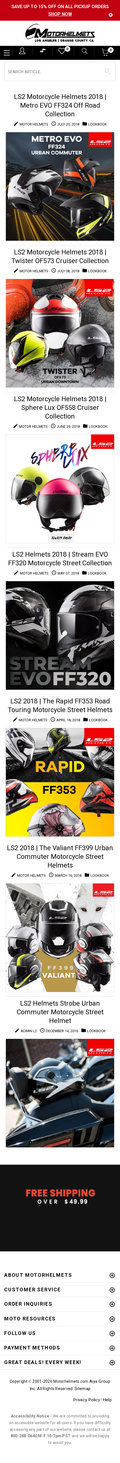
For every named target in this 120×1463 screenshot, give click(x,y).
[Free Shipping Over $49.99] (60, 1196)
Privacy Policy (86, 1399)
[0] (60, 52)
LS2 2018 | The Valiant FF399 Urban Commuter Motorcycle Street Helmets (60, 856)
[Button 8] (108, 71)
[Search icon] (82, 51)
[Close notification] (111, 15)
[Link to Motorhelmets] (60, 33)
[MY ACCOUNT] (22, 51)
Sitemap (82, 1388)
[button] (105, 54)
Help (107, 1399)
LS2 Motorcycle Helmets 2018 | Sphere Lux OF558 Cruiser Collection (60, 407)
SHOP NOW (60, 14)
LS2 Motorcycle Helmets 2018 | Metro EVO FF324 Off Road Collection (60, 105)
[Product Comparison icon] (43, 52)
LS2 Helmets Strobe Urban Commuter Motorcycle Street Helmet (60, 1012)
